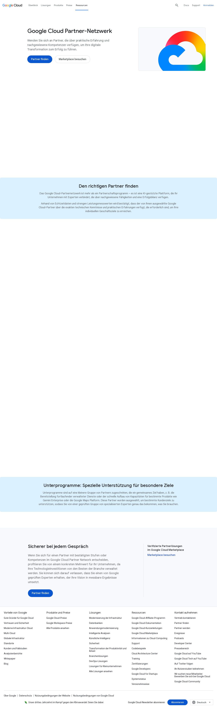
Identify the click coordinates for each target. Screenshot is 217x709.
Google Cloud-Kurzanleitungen (147, 628)
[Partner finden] (39, 59)
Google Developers (141, 669)
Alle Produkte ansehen (57, 628)
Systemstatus (139, 679)
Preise (69, 5)
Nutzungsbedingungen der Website (52, 695)
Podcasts (179, 638)
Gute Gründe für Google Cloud (19, 618)
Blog (6, 663)
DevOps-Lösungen (98, 661)
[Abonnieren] (177, 702)
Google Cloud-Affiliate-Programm (148, 618)
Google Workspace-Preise (59, 623)
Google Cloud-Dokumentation (146, 623)
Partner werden (182, 628)
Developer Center (183, 643)
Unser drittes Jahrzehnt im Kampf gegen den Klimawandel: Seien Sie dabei (65, 702)
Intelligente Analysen (99, 633)
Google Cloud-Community (187, 681)
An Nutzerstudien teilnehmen (189, 669)
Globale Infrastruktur (14, 638)
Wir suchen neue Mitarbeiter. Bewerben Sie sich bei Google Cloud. (192, 675)
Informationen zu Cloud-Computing (149, 638)
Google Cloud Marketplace (145, 633)
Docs (186, 5)
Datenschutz (25, 695)
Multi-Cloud (9, 633)
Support (196, 5)
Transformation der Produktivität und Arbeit (107, 649)
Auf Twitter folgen (183, 663)
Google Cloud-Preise (56, 618)
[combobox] (201, 702)
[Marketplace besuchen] (72, 59)
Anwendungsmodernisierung (103, 628)
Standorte (9, 643)
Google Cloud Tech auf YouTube (190, 658)
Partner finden (181, 623)
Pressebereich (181, 648)
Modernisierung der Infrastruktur (105, 618)
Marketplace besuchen (161, 555)
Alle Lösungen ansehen (100, 671)
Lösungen (46, 5)
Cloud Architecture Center (145, 653)
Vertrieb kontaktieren (185, 618)
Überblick (33, 5)
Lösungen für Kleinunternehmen (105, 666)
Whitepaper (9, 658)
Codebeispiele (139, 648)
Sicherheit (94, 643)
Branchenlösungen (98, 656)
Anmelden (208, 5)
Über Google (10, 695)
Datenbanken (96, 623)
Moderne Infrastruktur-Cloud (18, 628)
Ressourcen (82, 5)
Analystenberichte (13, 653)
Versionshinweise (140, 684)
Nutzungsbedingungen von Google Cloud (93, 695)
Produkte (58, 5)
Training (136, 658)
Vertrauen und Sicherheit (16, 623)
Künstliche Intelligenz (99, 638)
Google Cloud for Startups (145, 674)
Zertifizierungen (140, 663)
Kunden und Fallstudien (15, 648)
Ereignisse (179, 633)
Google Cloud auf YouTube (187, 653)
